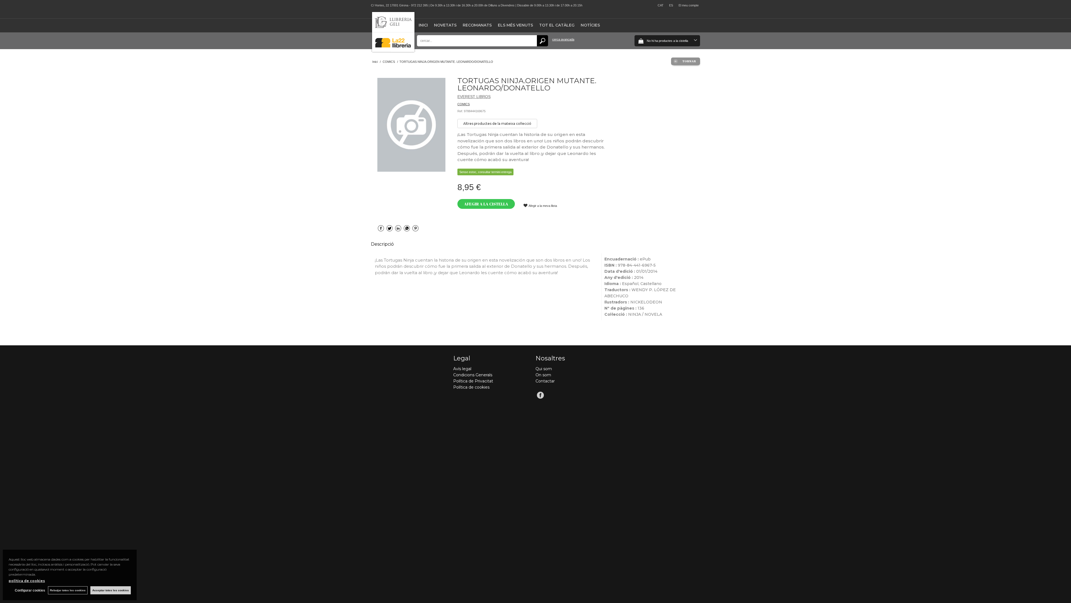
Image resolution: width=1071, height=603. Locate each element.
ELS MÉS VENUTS (515, 25)
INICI (423, 25)
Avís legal (462, 368)
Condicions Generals (472, 374)
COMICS (463, 104)
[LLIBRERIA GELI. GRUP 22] (393, 51)
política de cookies (27, 581)
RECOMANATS (477, 25)
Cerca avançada (563, 39)
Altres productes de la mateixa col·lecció (497, 123)
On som (543, 374)
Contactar (545, 381)
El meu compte (689, 5)
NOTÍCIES (590, 25)
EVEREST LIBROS (474, 96)
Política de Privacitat (473, 381)
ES (671, 5)
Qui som (544, 368)
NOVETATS (445, 25)
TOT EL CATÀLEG (557, 25)
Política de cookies (471, 387)
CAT (661, 5)
